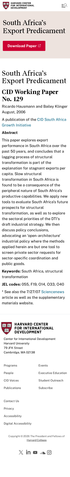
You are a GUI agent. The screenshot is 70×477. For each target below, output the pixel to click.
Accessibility (13, 416)
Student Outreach (50, 380)
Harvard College (36, 440)
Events (43, 365)
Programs (10, 365)
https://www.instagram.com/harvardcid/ (50, 452)
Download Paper (22, 46)
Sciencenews (52, 292)
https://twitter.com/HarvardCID (21, 452)
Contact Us (11, 401)
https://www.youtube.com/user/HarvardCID (35, 452)
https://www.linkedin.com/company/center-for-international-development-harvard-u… (29, 452)
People (8, 373)
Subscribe (45, 388)
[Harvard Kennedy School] (25, 5)
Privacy (9, 408)
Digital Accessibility (18, 423)
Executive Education (52, 373)
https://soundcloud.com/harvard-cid (43, 454)
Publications (12, 388)
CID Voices (11, 380)
